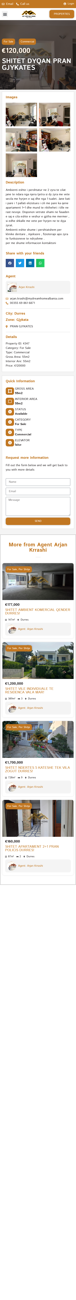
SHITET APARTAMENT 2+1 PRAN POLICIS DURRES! (32, 848)
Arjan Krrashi (26, 287)
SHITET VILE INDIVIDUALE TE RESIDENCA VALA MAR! (29, 690)
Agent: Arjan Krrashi (30, 629)
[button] (5, 14)
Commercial (27, 42)
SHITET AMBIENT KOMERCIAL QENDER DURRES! (37, 611)
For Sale (8, 42)
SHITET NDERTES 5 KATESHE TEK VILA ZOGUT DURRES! (37, 769)
